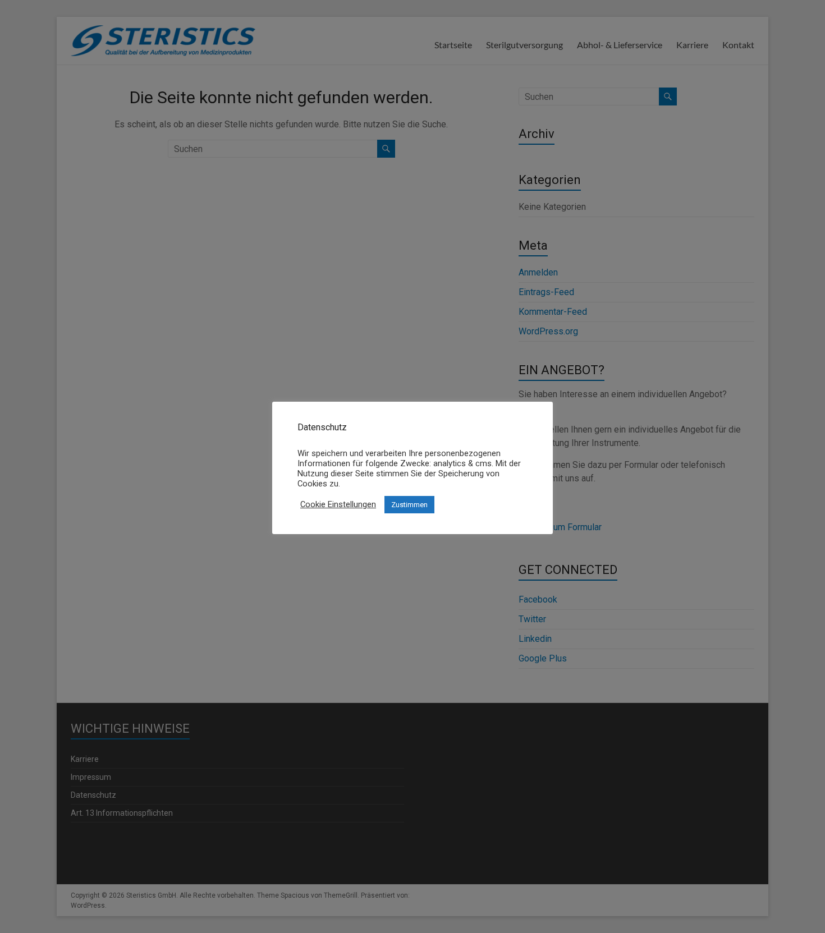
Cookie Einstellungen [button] (338, 504)
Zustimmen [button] (409, 504)
